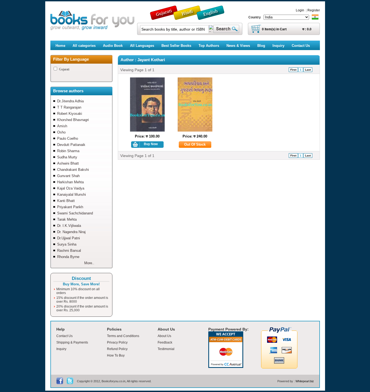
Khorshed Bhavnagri (73, 120)
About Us (164, 336)
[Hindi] (190, 17)
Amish (62, 126)
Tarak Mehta (67, 219)
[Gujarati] (164, 17)
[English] (213, 17)
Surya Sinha (66, 244)
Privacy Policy (117, 342)
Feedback (165, 342)
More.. (89, 263)
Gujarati (64, 69)
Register (313, 10)
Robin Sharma (68, 151)
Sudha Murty (67, 157)
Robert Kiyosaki (69, 114)
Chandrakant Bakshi (73, 170)
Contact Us (64, 336)
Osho (61, 132)
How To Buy (116, 355)
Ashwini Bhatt (68, 163)
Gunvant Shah (68, 176)
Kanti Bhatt (66, 201)
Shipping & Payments (72, 342)
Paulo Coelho (67, 138)
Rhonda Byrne (68, 257)
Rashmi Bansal (69, 251)
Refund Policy (117, 349)
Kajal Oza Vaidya (70, 188)
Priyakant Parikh (70, 207)
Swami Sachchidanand (75, 213)
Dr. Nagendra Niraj (71, 232)
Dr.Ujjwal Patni (68, 238)
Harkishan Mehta (70, 182)
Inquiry (61, 349)
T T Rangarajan (69, 107)
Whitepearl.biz (305, 381)
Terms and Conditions (123, 336)
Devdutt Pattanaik (71, 145)
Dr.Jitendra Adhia (70, 101)
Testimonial (166, 349)
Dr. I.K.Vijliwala (69, 226)
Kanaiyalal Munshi (71, 194)
